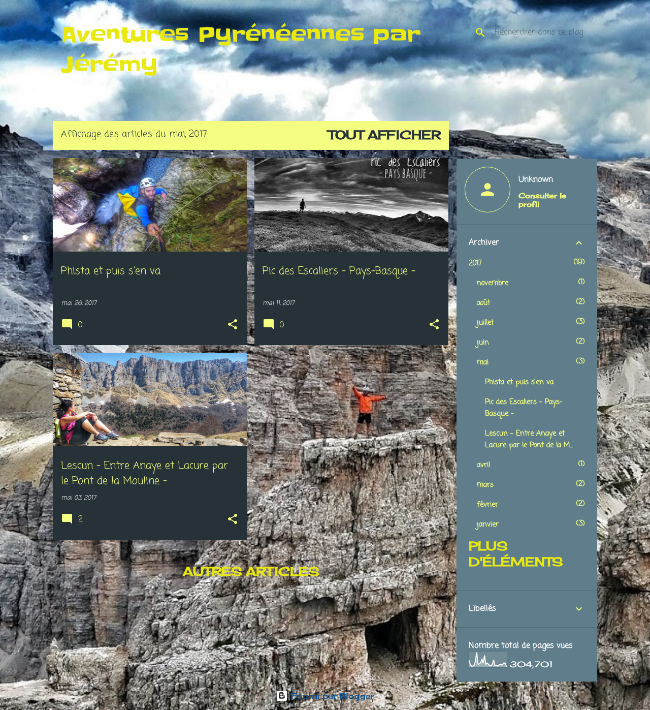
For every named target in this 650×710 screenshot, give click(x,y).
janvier (488, 524)
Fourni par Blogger (331, 696)
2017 (475, 263)
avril (483, 465)
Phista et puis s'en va (519, 382)
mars (485, 485)
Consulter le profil (542, 199)
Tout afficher (384, 134)
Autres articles (251, 571)
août (483, 303)
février (487, 505)
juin (483, 342)
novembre (492, 283)
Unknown (535, 180)
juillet (485, 323)
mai (483, 362)
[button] (232, 325)
